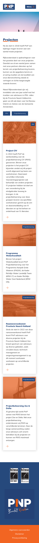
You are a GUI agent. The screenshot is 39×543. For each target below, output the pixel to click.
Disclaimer (19, 534)
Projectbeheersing (20, 113)
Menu (29, 7)
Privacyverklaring (19, 538)
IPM (6, 113)
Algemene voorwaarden (19, 530)
